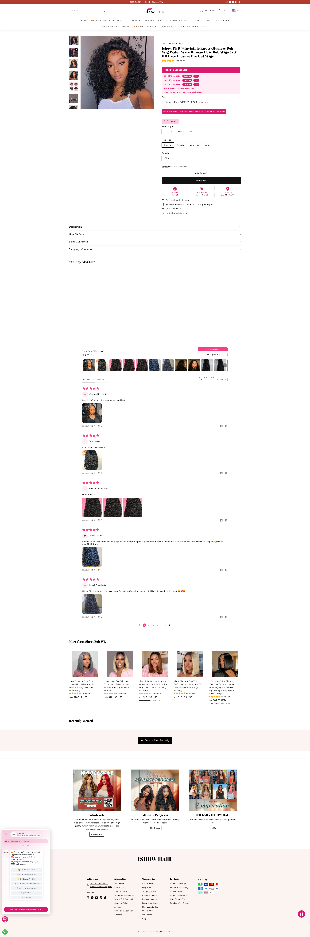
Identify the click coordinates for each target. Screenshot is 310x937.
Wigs (135, 20)
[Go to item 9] (194, 365)
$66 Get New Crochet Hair (147, 2)
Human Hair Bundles (179, 895)
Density (165, 153)
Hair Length (167, 126)
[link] (155, 11)
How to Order (148, 911)
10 (165, 131)
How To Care (76, 234)
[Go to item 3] (115, 365)
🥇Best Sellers (203, 20)
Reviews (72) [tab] (88, 379)
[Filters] (209, 379)
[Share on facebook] (221, 426)
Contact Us (119, 887)
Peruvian (181, 145)
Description (75, 226)
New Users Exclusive (151, 907)
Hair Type (166, 140)
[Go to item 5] (142, 365)
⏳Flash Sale (222, 20)
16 (191, 131)
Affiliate (118, 907)
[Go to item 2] (102, 365)
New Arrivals (169, 27)
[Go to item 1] (89, 365)
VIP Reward (147, 883)
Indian (207, 145)
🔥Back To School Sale (193, 27)
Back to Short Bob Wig (156, 740)
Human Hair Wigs (178, 883)
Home (83, 20)
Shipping (165, 166)
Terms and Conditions (124, 895)
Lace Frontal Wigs (178, 899)
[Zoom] (117, 72)
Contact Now (96, 834)
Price (164, 97)
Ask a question (213, 354)
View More (213, 828)
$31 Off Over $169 (172, 76)
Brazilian (168, 145)
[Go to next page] (170, 625)
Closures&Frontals (177, 20)
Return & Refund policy (124, 899)
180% (166, 158)
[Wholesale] (97, 790)
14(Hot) (181, 131)
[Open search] (202, 379)
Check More (155, 828)
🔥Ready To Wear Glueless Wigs (108, 20)
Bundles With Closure (179, 903)
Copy (196, 76)
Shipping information (81, 249)
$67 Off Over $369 (172, 84)
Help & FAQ (147, 887)
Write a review (213, 349)
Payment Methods (150, 899)
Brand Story (119, 883)
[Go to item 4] (129, 365)
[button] (168, 61)
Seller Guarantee (78, 241)
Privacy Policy (120, 891)
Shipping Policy (121, 903)
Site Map (118, 914)
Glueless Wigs (176, 891)
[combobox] (88, 10)
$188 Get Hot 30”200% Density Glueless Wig (183, 92)
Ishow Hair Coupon (150, 903)
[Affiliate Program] (155, 790)
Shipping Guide (149, 891)
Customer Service (149, 895)
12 (172, 131)
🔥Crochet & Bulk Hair (114, 27)
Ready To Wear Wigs (179, 887)
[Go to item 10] (207, 365)
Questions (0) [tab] (101, 379)
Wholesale (147, 914)
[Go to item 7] (168, 365)
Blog (144, 918)
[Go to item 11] (220, 365)
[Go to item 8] (181, 365)
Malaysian (195, 145)
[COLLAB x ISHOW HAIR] (213, 790)
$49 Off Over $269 (172, 80)
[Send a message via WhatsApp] (5, 932)
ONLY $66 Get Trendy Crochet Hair (179, 88)
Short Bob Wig (175, 44)
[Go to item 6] (155, 365)
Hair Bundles (152, 20)
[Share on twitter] (226, 426)
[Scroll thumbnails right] (225, 365)
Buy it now (201, 180)
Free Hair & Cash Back (124, 911)
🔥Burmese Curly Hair (145, 27)
